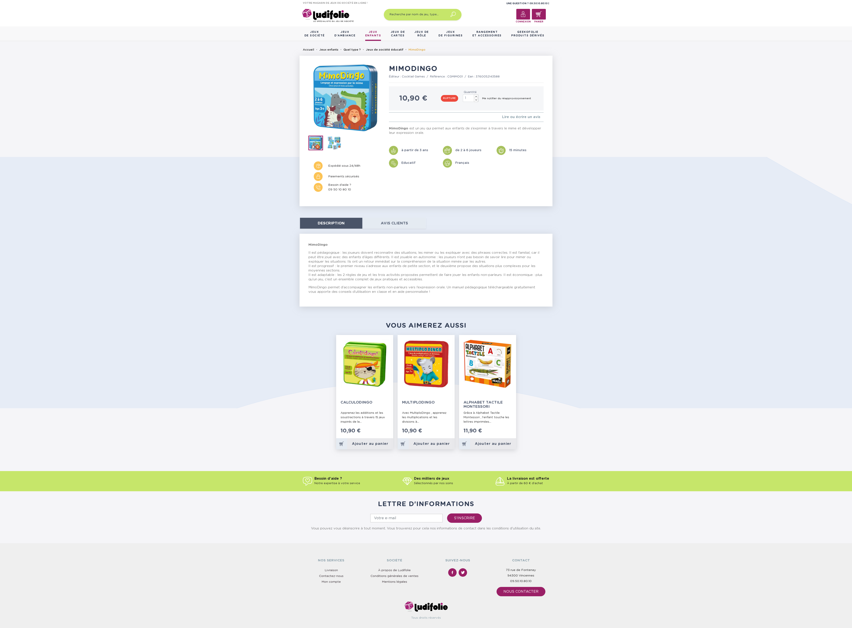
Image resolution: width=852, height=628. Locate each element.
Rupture (449, 98)
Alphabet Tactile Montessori (483, 404)
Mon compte (331, 581)
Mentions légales (394, 581)
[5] (404, 117)
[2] (393, 117)
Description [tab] (331, 223)
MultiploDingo (418, 402)
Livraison (331, 570)
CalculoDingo (356, 402)
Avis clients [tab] (394, 223)
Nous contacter (520, 591)
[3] (397, 117)
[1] (390, 117)
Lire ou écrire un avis (521, 117)
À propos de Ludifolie (394, 570)
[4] (401, 117)
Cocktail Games (413, 76)
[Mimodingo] (317, 144)
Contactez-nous (331, 576)
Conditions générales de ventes (394, 576)
